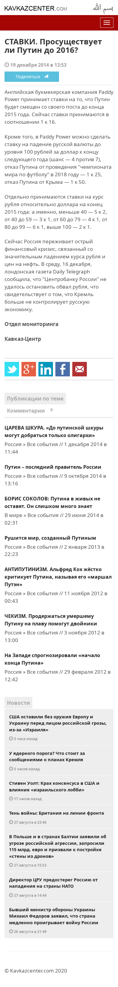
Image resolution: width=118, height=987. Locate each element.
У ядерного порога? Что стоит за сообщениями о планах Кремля (47, 760)
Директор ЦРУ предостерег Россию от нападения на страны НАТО (53, 887)
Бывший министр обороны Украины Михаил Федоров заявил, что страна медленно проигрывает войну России (53, 920)
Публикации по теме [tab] (35, 398)
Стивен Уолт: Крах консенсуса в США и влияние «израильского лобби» (54, 790)
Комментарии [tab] (30, 410)
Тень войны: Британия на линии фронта (56, 817)
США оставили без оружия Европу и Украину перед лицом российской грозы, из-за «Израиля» (58, 727)
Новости (18, 702)
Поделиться (30, 76)
